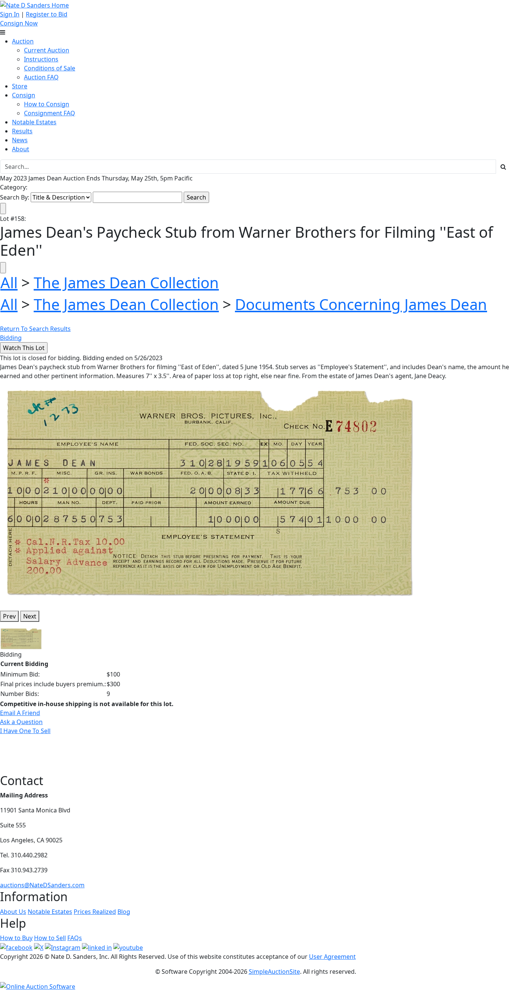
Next (29, 616)
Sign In (9, 14)
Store (19, 86)
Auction (23, 41)
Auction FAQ (41, 77)
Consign (23, 95)
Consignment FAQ (49, 113)
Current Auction (46, 50)
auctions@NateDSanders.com (42, 885)
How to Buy (16, 938)
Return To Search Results (35, 329)
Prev (9, 616)
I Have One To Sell (25, 731)
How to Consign (46, 104)
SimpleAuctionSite (274, 971)
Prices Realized (95, 912)
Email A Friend (20, 713)
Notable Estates (34, 122)
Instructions (41, 59)
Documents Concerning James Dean (361, 304)
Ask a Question (21, 722)
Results (22, 131)
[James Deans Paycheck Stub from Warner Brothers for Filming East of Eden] (209, 492)
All (9, 282)
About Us (13, 912)
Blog (123, 912)
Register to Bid (46, 14)
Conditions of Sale (49, 68)
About (20, 149)
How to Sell (50, 938)
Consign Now (19, 23)
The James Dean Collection (126, 282)
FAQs (74, 938)
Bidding (11, 338)
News (20, 140)
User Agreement (332, 956)
